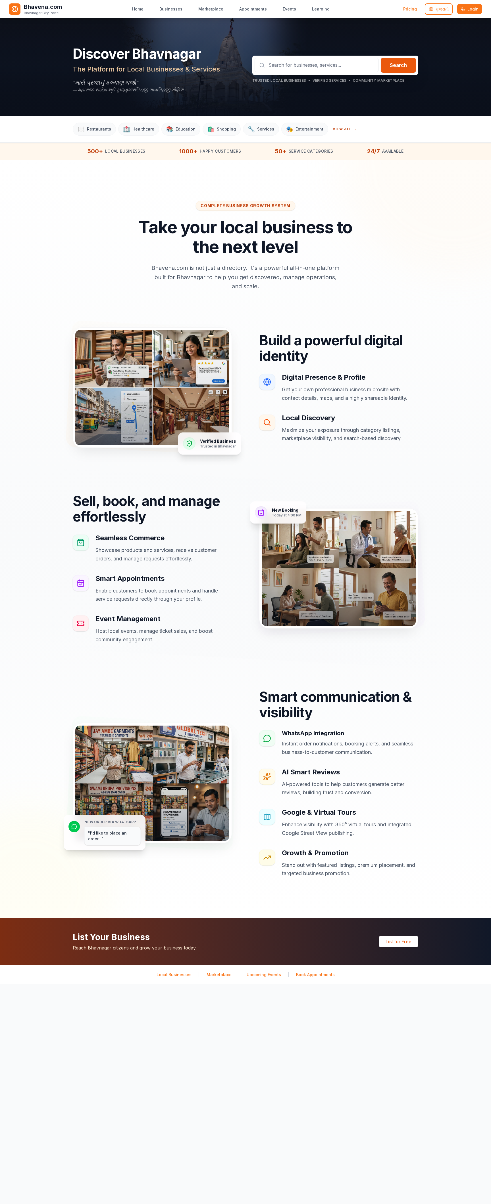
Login (472, 9)
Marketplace (210, 9)
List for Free (398, 941)
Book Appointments (315, 974)
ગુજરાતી (442, 9)
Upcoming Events (264, 974)
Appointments (253, 9)
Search (398, 65)
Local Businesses (174, 974)
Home (137, 9)
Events (289, 9)
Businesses (170, 9)
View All (345, 129)
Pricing (410, 9)
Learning (321, 9)
